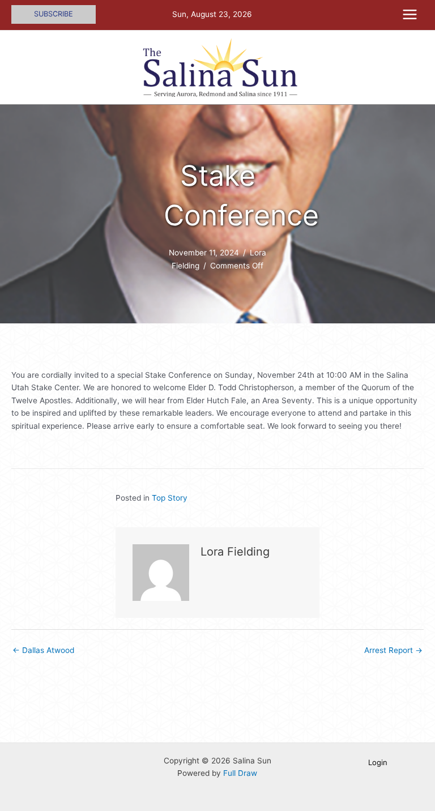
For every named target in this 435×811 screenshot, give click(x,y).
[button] (53, 14)
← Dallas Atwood (43, 650)
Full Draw (240, 773)
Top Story (169, 497)
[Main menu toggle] (410, 15)
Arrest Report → (393, 650)
